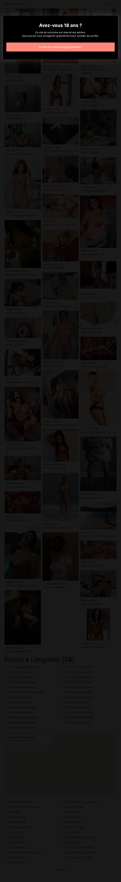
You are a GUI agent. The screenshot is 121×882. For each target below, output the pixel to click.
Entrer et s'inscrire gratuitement (60, 47)
